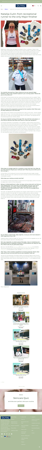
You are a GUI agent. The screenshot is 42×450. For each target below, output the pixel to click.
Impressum (23, 444)
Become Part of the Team (24, 422)
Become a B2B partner (25, 435)
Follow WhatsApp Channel (24, 439)
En (34, 5)
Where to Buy (23, 429)
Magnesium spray (24, 246)
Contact (33, 432)
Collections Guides (14, 430)
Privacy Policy (13, 428)
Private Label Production (23, 432)
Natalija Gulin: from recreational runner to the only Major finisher (20, 9)
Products (12, 419)
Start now (21, 405)
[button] (1, 5)
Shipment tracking (35, 425)
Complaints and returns (36, 423)
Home (2, 9)
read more (21, 310)
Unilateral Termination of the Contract (36, 420)
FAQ (32, 430)
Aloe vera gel (30, 246)
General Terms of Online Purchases (14, 422)
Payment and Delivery (15, 425)
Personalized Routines (36, 428)
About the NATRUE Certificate (24, 426)
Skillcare (6, 9)
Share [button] (3, 382)
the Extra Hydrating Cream (27, 249)
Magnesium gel (16, 246)
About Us (23, 419)
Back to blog (22, 386)
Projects (22, 441)
